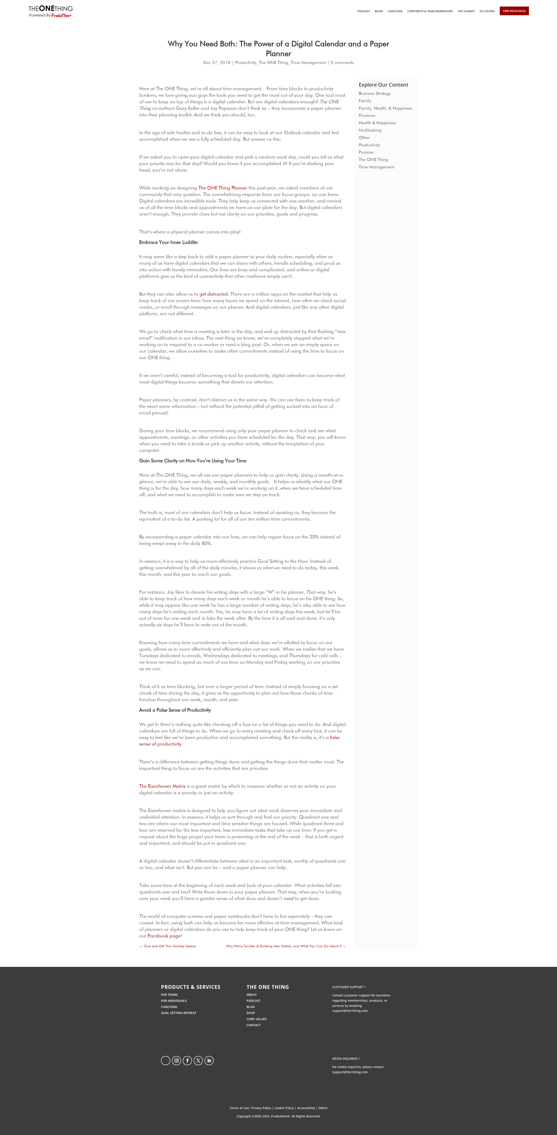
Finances (367, 115)
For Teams (169, 994)
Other (364, 138)
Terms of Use (239, 1108)
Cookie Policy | (286, 1108)
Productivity (245, 62)
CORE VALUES (257, 1019)
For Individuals (174, 1001)
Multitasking (370, 130)
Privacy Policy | (263, 1108)
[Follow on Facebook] (187, 1060)
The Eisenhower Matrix (162, 786)
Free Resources (514, 11)
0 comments (342, 62)
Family (365, 101)
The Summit (466, 11)
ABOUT (252, 994)
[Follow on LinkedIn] (209, 1060)
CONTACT (254, 1025)
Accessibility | (308, 1108)
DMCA (323, 1108)
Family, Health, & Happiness (385, 108)
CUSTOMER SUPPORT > (349, 987)
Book (379, 11)
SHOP (251, 1013)
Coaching (395, 11)
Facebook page (164, 936)
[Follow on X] (198, 1060)
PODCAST (253, 1001)
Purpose (366, 152)
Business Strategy (375, 93)
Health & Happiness (377, 123)
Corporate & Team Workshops (430, 11)
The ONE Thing (273, 62)
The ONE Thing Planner (222, 188)
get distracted (214, 294)
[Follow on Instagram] (176, 1060)
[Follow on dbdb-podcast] (165, 1060)
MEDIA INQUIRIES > (346, 1058)
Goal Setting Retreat (178, 1013)
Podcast (363, 11)
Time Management (308, 62)
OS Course (487, 11)
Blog (251, 1007)
